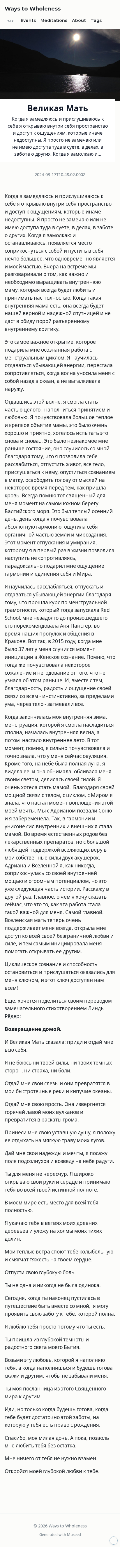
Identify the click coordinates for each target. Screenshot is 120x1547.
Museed (74, 1534)
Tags (96, 20)
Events (28, 20)
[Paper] (113, 1540)
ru (8, 20)
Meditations (53, 20)
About (79, 20)
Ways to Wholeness (33, 8)
